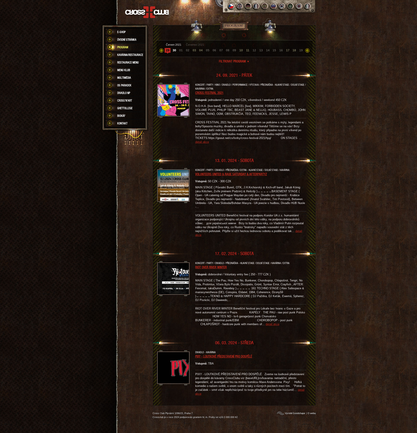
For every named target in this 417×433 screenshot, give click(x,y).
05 (207, 50)
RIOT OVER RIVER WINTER (211, 267)
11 (247, 50)
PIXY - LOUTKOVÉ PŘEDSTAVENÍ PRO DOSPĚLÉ (223, 356)
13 (261, 50)
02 (187, 50)
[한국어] (282, 6)
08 (227, 50)
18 (294, 50)
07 (221, 50)
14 (268, 50)
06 (214, 50)
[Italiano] (307, 6)
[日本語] (299, 6)
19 (301, 50)
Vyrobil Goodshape (295, 413)
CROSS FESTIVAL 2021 (209, 93)
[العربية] (290, 6)
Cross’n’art (124, 100)
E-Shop (121, 32)
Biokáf (121, 115)
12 (254, 50)
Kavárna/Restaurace (130, 55)
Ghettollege (124, 108)
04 (201, 50)
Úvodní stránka (126, 39)
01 (181, 50)
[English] (239, 6)
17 (288, 50)
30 (174, 50)
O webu (312, 413)
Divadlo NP (123, 93)
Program (122, 47)
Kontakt (122, 123)
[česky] (231, 6)
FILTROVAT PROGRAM (234, 61)
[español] (265, 6)
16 (281, 50)
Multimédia (124, 77)
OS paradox (124, 85)
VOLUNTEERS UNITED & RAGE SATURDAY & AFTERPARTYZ (231, 174)
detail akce (202, 142)
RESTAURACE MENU (128, 62)
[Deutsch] (248, 6)
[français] (256, 6)
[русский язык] (273, 6)
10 (241, 50)
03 (194, 50)
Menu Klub (123, 70)
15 (274, 50)
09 (234, 50)
